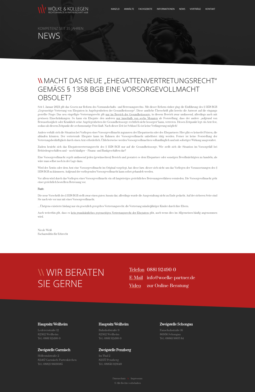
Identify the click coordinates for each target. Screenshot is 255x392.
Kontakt (210, 8)
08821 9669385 (53, 364)
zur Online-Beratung (168, 286)
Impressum (136, 378)
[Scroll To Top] (250, 388)
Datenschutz (119, 378)
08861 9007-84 (174, 338)
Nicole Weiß (45, 230)
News (182, 8)
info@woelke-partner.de (171, 278)
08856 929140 (113, 364)
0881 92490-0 (161, 270)
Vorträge (195, 8)
